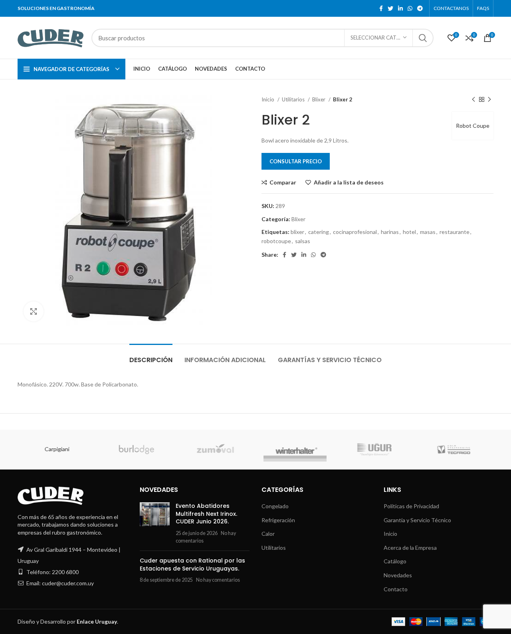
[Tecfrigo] (453, 450)
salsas (302, 241)
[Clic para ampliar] (34, 311)
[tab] (150, 356)
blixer (297, 231)
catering (318, 231)
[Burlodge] (136, 450)
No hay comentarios (218, 580)
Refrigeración (278, 520)
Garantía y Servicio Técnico (417, 520)
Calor (268, 533)
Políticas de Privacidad (411, 506)
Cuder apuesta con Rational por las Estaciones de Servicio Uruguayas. (192, 565)
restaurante (454, 231)
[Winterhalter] (295, 450)
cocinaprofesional (355, 231)
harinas (390, 231)
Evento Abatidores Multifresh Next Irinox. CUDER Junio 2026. (206, 513)
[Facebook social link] (381, 8)
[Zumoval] (215, 450)
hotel (409, 231)
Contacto (396, 589)
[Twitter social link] (390, 8)
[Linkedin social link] (400, 8)
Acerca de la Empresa (410, 547)
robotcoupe (276, 241)
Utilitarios (294, 99)
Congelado (275, 506)
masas (428, 231)
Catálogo (395, 561)
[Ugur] (374, 450)
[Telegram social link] (420, 8)
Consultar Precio (295, 161)
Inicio (268, 99)
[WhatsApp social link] (410, 8)
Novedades (398, 575)
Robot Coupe (472, 125)
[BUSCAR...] (423, 38)
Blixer (319, 99)
